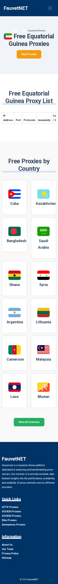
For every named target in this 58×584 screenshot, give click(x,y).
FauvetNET (16, 8)
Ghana (14, 285)
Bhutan (43, 396)
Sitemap (6, 557)
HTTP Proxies (10, 507)
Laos (14, 396)
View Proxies (29, 54)
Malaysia (43, 359)
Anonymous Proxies (13, 524)
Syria (43, 285)
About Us (7, 544)
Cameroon (15, 359)
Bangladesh (16, 241)
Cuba (14, 203)
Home (16, 30)
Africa (23, 30)
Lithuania (43, 322)
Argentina (15, 322)
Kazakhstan (46, 203)
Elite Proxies (9, 520)
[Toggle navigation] (50, 8)
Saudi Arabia (43, 244)
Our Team (7, 549)
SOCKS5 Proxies (11, 515)
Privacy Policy (10, 553)
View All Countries (29, 422)
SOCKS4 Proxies (11, 511)
